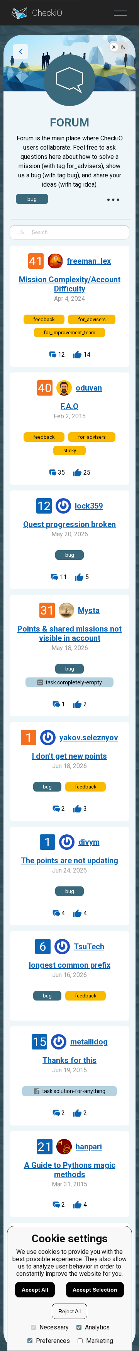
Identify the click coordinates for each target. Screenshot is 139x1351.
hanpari (89, 1146)
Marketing (99, 1340)
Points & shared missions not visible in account (69, 633)
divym (89, 842)
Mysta (89, 610)
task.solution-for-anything (73, 1091)
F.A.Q (69, 406)
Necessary (54, 1327)
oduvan (89, 387)
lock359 (89, 505)
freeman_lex (89, 261)
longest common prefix (69, 965)
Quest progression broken (69, 524)
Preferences (53, 1340)
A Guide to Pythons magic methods (69, 1170)
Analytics (97, 1327)
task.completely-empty (74, 682)
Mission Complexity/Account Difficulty (69, 284)
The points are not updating (69, 860)
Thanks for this (69, 1060)
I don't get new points (69, 756)
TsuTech (89, 946)
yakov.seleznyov (88, 737)
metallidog (89, 1041)
